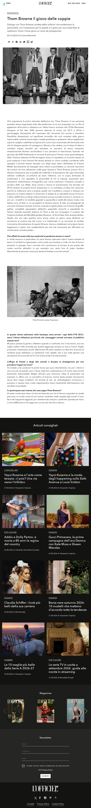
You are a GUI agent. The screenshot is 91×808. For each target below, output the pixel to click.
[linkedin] (20, 42)
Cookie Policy (58, 804)
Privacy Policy (48, 770)
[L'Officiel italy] (45, 3)
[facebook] (13, 42)
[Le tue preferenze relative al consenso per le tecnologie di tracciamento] (4, 4)
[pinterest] (16, 42)
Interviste (13, 13)
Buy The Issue (74, 3)
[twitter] (24, 42)
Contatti (30, 804)
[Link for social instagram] (45, 798)
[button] (86, 711)
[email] (9, 42)
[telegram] (32, 42)
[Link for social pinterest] (50, 798)
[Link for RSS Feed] (55, 798)
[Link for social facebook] (40, 798)
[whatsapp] (28, 42)
